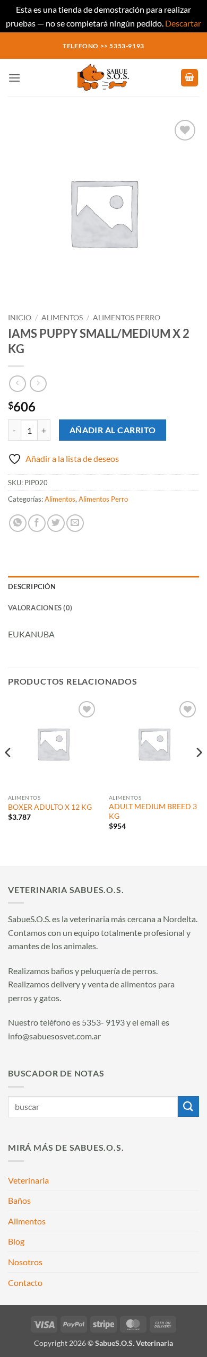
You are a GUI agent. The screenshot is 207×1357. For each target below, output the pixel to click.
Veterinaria (28, 1180)
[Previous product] (38, 383)
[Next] (198, 773)
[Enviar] (188, 1106)
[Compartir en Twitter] (56, 523)
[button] (14, 78)
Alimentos (62, 317)
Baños (19, 1200)
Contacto (25, 1282)
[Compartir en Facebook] (37, 523)
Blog (16, 1241)
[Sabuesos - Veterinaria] (103, 77)
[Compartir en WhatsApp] (18, 523)
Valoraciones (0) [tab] (40, 607)
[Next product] (17, 383)
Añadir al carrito (113, 430)
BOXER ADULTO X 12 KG (50, 807)
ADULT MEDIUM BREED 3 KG (153, 811)
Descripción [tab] (32, 586)
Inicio (19, 317)
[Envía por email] (75, 523)
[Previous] (8, 773)
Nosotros (25, 1262)
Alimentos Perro (126, 317)
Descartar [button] (183, 23)
